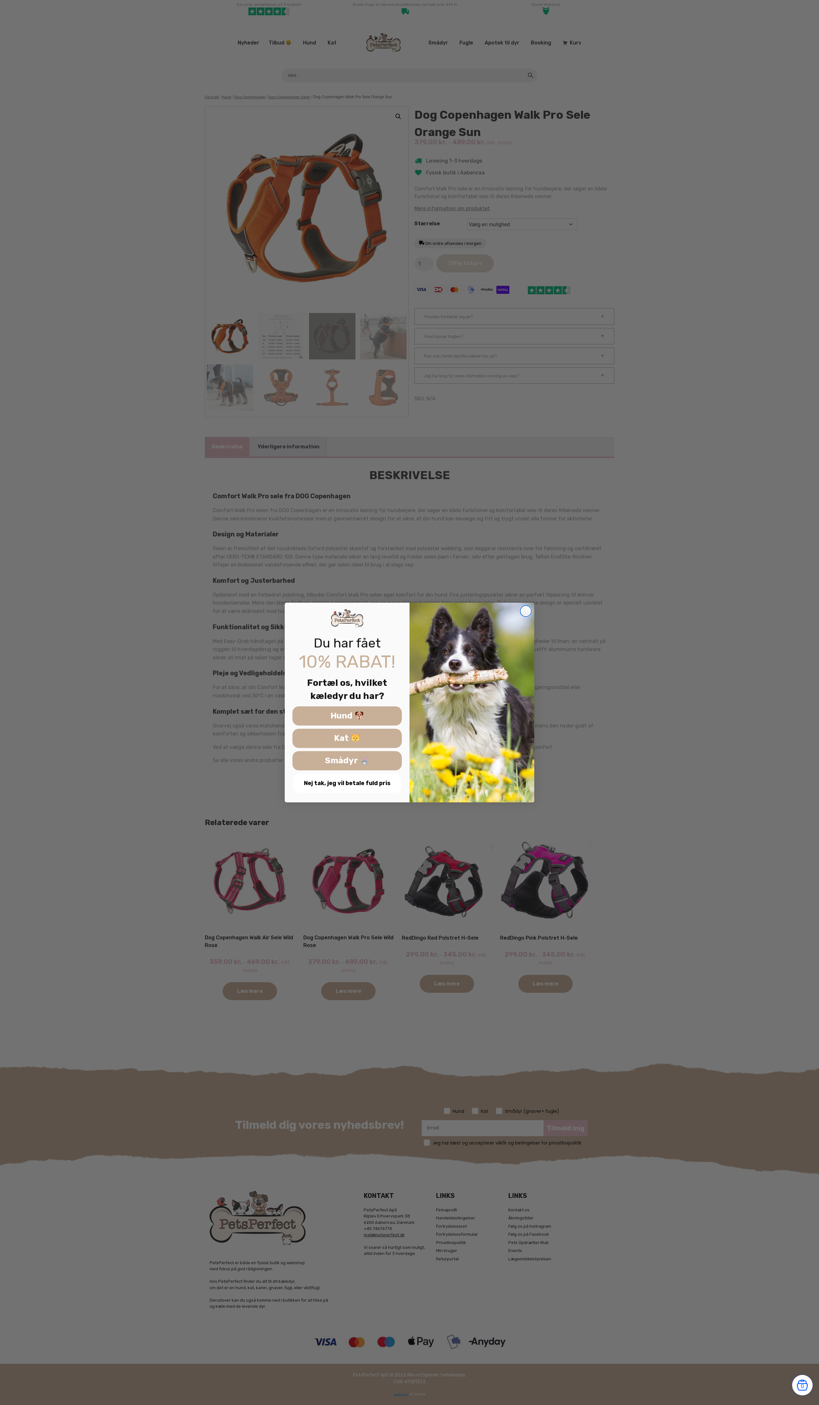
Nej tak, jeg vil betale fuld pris (347, 783)
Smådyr (342, 761)
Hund (342, 716)
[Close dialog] (526, 611)
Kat (342, 738)
